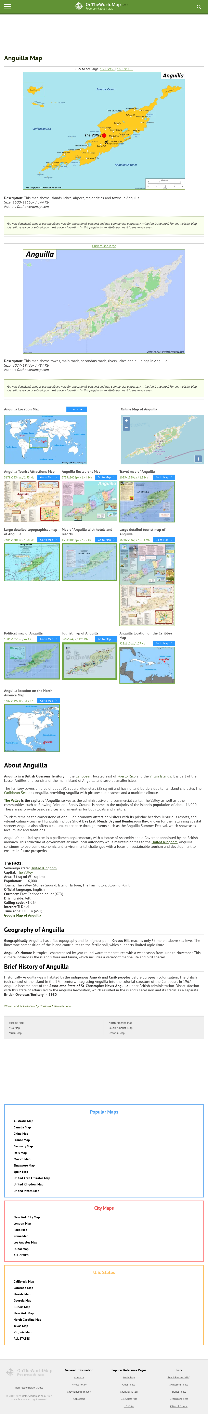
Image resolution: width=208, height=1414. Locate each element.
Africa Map (15, 1033)
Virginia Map (22, 1332)
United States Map (26, 1191)
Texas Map (21, 1326)
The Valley (12, 800)
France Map (22, 1140)
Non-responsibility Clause (29, 1387)
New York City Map (27, 1217)
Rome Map (21, 1236)
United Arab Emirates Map (32, 1178)
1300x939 (107, 69)
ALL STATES (22, 1338)
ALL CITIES (21, 1255)
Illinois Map (22, 1307)
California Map (24, 1281)
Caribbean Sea (15, 792)
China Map (21, 1133)
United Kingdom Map (28, 1184)
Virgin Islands (160, 776)
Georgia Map (22, 1300)
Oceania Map (117, 1033)
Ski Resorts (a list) (178, 1384)
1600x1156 (125, 69)
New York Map (24, 1313)
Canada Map (22, 1127)
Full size (77, 409)
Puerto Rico (126, 776)
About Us (79, 1377)
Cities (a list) (128, 1384)
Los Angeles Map (25, 1242)
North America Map (120, 1023)
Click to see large (104, 246)
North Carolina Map (27, 1319)
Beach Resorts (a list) (179, 1377)
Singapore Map (24, 1165)
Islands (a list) (178, 1391)
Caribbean (83, 776)
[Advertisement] (104, 35)
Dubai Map (21, 1249)
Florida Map (22, 1294)
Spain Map (21, 1172)
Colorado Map (23, 1288)
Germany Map (23, 1146)
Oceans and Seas (179, 1399)
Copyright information (79, 1391)
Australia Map (23, 1121)
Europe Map (16, 1023)
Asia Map (14, 1028)
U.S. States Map (129, 1399)
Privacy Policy (79, 1384)
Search (199, 6)
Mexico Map (22, 1159)
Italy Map (20, 1153)
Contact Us (79, 1399)
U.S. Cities (129, 1406)
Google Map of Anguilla (22, 915)
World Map (129, 1377)
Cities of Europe (178, 1406)
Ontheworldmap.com (34, 1396)
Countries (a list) (129, 1391)
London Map (22, 1223)
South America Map (121, 1028)
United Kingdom (165, 842)
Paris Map (20, 1230)
